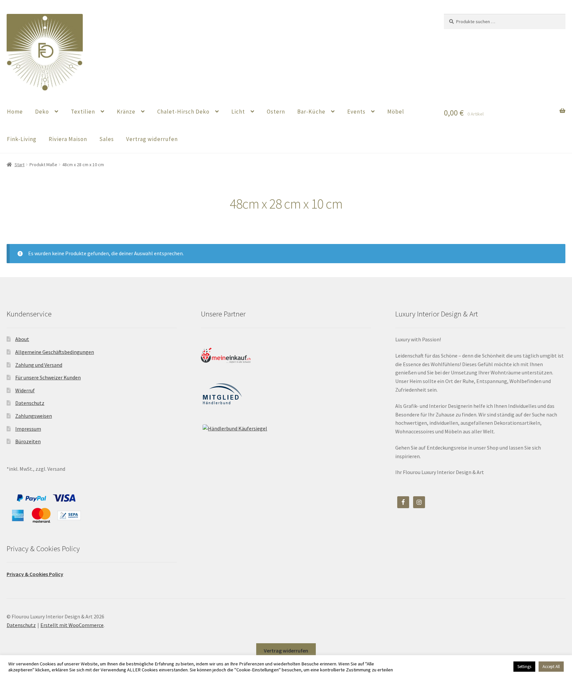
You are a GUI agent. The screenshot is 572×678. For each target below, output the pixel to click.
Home (15, 111)
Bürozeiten (28, 441)
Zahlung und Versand (38, 365)
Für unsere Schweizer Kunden (48, 377)
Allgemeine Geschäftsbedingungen (54, 352)
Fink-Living (21, 139)
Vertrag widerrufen (152, 139)
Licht (238, 111)
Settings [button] (524, 666)
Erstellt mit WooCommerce (72, 625)
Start (19, 165)
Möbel (395, 111)
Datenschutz (29, 403)
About (22, 339)
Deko (42, 111)
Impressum (28, 428)
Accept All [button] (551, 666)
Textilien (83, 111)
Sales (106, 139)
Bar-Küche (311, 111)
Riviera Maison (68, 139)
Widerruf (25, 390)
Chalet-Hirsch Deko (183, 111)
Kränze (126, 111)
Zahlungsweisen (33, 415)
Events (356, 111)
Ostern (276, 111)
